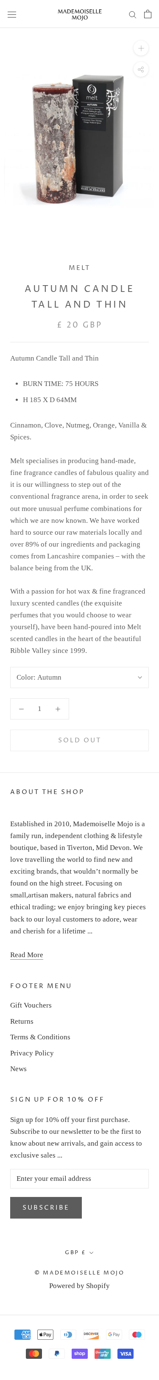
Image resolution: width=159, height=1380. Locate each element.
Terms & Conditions (40, 1037)
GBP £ (75, 1252)
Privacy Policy (32, 1053)
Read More (26, 955)
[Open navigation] (12, 14)
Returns (21, 1021)
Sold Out (79, 740)
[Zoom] (141, 48)
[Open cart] (147, 14)
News (18, 1069)
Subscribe (46, 1207)
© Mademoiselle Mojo (79, 1273)
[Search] (133, 14)
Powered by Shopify (79, 1286)
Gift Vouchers (31, 1005)
